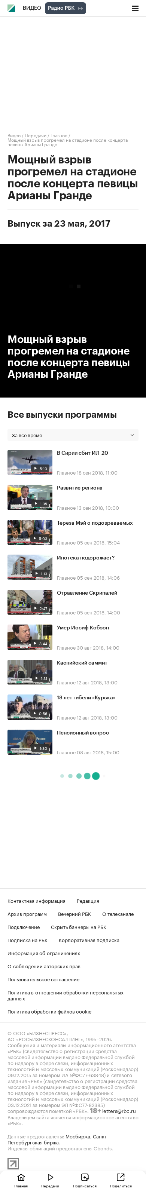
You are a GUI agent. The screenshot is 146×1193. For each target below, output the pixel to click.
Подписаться (85, 1186)
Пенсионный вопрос (83, 733)
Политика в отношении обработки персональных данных (65, 995)
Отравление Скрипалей (87, 593)
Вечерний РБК (74, 913)
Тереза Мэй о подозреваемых (95, 523)
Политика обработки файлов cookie (49, 1011)
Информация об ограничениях (43, 952)
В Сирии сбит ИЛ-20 (82, 453)
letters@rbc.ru (119, 1110)
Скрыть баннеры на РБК (78, 926)
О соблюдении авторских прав (43, 965)
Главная (21, 1186)
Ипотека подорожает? (86, 558)
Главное (59, 134)
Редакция (88, 900)
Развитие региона (80, 488)
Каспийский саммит (82, 663)
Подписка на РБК (27, 939)
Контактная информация (36, 900)
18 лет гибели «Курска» (86, 697)
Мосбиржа (78, 1136)
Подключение (23, 926)
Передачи (35, 134)
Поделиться (121, 1186)
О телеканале (118, 913)
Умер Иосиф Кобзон (83, 628)
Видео (32, 8)
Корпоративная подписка (89, 939)
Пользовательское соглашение (43, 978)
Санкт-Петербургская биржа (58, 1139)
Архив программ (27, 913)
